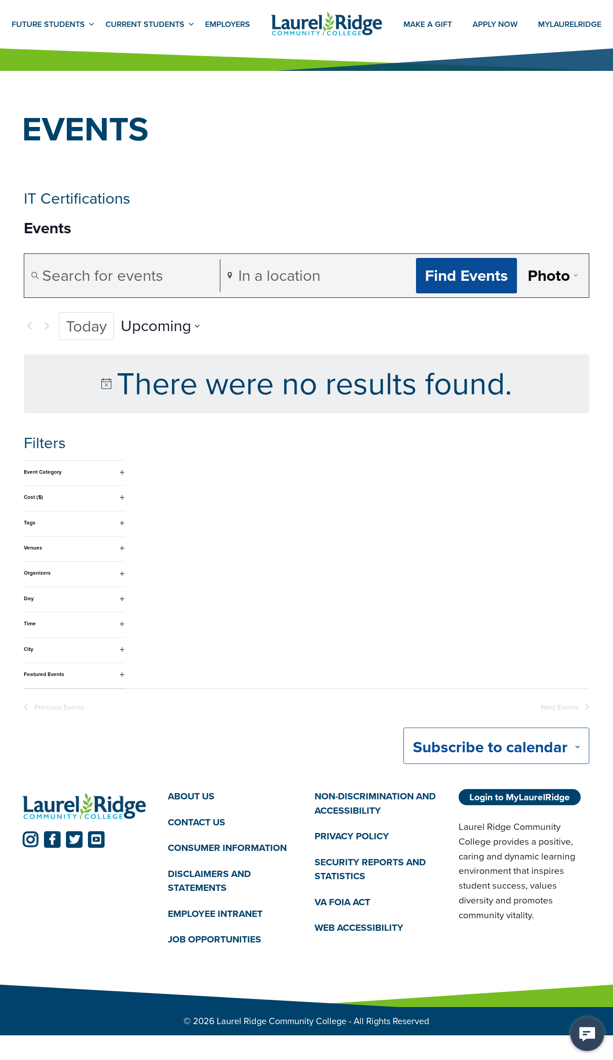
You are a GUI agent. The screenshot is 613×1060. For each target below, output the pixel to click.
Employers (227, 24)
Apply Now (495, 24)
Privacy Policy (352, 836)
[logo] (84, 806)
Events (47, 228)
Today (86, 326)
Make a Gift (427, 24)
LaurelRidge (569, 24)
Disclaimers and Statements (209, 881)
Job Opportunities (214, 939)
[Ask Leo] (587, 1034)
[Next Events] (46, 326)
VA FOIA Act (342, 902)
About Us (191, 796)
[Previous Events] (29, 326)
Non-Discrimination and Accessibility (375, 803)
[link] (30, 839)
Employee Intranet (215, 913)
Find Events (466, 275)
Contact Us (196, 822)
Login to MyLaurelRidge (519, 797)
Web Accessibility (359, 927)
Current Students (144, 24)
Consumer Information (227, 848)
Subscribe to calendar (490, 747)
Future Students (48, 24)
